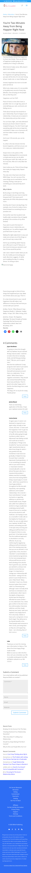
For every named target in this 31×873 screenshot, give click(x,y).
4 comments (22, 33)
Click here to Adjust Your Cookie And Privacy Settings (15, 865)
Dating (15, 792)
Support (15, 812)
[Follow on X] (15, 829)
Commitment (15, 794)
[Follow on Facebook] (12, 829)
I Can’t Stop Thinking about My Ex (17, 754)
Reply (25, 396)
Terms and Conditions (15, 816)
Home (5, 14)
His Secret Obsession (15, 787)
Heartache (15, 796)
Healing (15, 798)
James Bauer (8, 33)
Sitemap (15, 814)
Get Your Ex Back (15, 800)
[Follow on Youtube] (9, 829)
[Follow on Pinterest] (18, 829)
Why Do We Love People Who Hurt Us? (14, 747)
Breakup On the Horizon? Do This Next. (14, 729)
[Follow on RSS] (22, 829)
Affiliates (15, 805)
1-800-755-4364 (8, 1)
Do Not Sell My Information (15, 807)
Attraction (11, 14)
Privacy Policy (15, 809)
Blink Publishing (17, 824)
